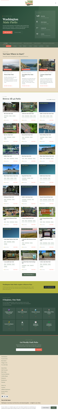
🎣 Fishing (30, 46)
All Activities (9, 46)
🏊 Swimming (41, 46)
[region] (29, 407)
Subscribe (38, 349)
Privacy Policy (4, 391)
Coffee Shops (4, 376)
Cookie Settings (46, 407)
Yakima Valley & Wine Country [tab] (48, 43)
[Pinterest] (7, 396)
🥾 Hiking (19, 46)
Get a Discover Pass (49, 287)
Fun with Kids (4, 365)
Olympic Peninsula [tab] (37, 43)
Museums (3, 378)
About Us (3, 385)
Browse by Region (18, 32)
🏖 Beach (24, 46)
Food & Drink (4, 358)
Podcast (3, 382)
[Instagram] (5, 396)
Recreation (3, 360)
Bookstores (4, 380)
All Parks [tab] (6, 43)
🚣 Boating (35, 46)
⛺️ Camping (14, 46)
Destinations (4, 356)
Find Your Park (7, 32)
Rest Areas (3, 372)
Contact (3, 387)
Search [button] (3, 393)
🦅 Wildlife (47, 46)
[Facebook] (2, 396)
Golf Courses (4, 370)
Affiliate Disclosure (5, 389)
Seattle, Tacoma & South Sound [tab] (16, 43)
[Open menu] (56, 3)
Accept (53, 407)
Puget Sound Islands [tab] (28, 43)
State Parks (4, 368)
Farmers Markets (5, 374)
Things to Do (4, 362)
